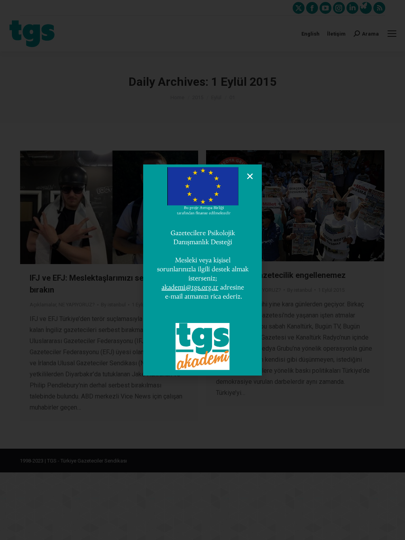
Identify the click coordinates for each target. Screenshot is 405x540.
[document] (202, 270)
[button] (250, 176)
